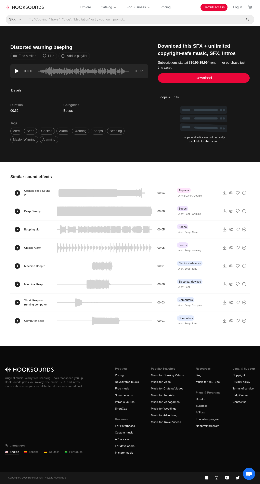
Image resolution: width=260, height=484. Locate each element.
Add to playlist (77, 56)
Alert (189, 195)
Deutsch (54, 451)
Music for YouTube (208, 381)
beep (30, 131)
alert (16, 131)
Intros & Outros (124, 401)
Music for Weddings (163, 408)
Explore (85, 7)
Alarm (63, 131)
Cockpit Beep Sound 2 (37, 193)
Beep (188, 214)
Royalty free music (127, 381)
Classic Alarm (32, 247)
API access (122, 439)
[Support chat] (249, 474)
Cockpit (198, 195)
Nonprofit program (207, 425)
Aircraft (182, 195)
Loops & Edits (169, 97)
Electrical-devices (190, 263)
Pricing (165, 7)
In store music (124, 452)
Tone (194, 268)
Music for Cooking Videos (167, 375)
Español (34, 451)
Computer (197, 305)
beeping (116, 131)
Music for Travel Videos (166, 422)
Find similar (27, 56)
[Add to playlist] (244, 193)
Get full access (214, 7)
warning (81, 131)
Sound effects (124, 395)
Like (51, 56)
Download (204, 78)
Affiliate (200, 412)
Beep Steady (32, 211)
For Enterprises (125, 425)
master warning (24, 139)
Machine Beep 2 (34, 266)
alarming (48, 139)
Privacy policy (241, 381)
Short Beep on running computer (35, 302)
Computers (186, 299)
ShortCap (121, 408)
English (14, 451)
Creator (201, 399)
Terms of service (243, 388)
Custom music (124, 432)
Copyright (239, 375)
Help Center (240, 395)
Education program (208, 419)
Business (201, 405)
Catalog (106, 7)
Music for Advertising (164, 415)
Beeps (68, 110)
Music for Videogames (165, 401)
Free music (122, 388)
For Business (136, 7)
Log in (237, 7)
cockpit (46, 131)
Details (16, 90)
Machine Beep (33, 284)
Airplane (184, 190)
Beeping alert (32, 229)
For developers (124, 445)
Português (75, 451)
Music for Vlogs (161, 381)
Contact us (239, 401)
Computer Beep (34, 320)
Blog (199, 375)
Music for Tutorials (162, 395)
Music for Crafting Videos (167, 388)
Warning (196, 214)
